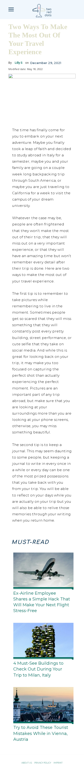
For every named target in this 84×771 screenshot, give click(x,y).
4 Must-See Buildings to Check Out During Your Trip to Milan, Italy (38, 669)
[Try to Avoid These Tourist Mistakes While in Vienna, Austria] (42, 704)
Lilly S (18, 62)
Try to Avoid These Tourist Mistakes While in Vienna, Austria (40, 733)
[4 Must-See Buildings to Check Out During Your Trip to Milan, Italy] (42, 640)
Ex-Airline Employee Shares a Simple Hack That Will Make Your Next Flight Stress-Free (41, 602)
